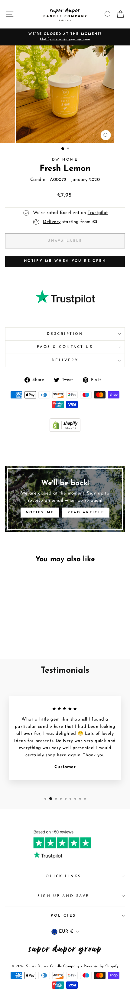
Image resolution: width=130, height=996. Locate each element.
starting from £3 (70, 222)
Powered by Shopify (101, 966)
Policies (63, 916)
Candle (37, 180)
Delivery (65, 360)
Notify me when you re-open (65, 261)
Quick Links (63, 876)
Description (65, 334)
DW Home (65, 160)
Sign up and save (63, 896)
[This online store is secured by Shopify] (65, 430)
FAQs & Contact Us (65, 347)
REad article (86, 512)
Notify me (40, 512)
